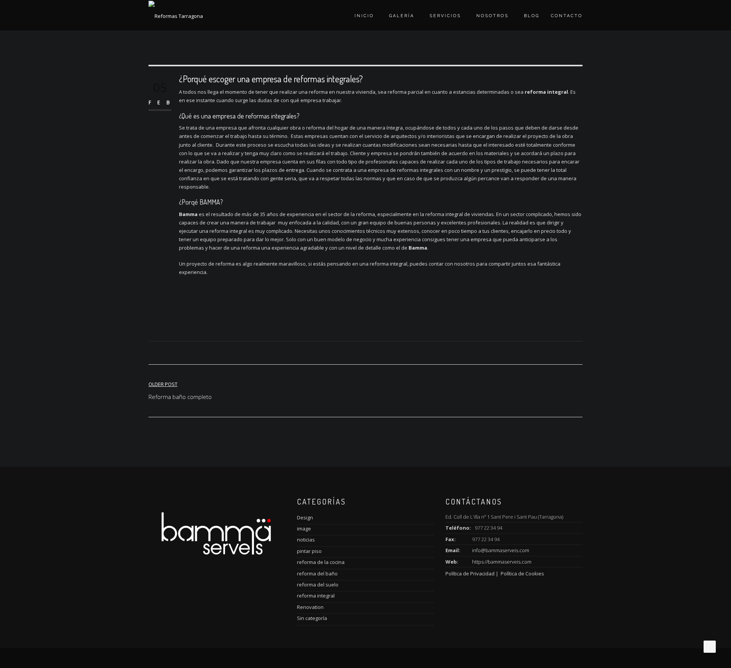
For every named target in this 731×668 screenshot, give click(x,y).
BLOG (531, 15)
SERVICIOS (445, 15)
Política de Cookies (522, 573)
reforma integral (316, 595)
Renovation (310, 607)
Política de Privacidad (470, 573)
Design (305, 517)
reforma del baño (317, 573)
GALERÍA (401, 15)
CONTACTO (567, 15)
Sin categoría (312, 618)
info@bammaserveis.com (500, 550)
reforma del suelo (317, 584)
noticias (306, 539)
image (304, 528)
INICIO (364, 15)
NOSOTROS (492, 15)
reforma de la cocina (321, 562)
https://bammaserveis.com (501, 561)
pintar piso (309, 551)
